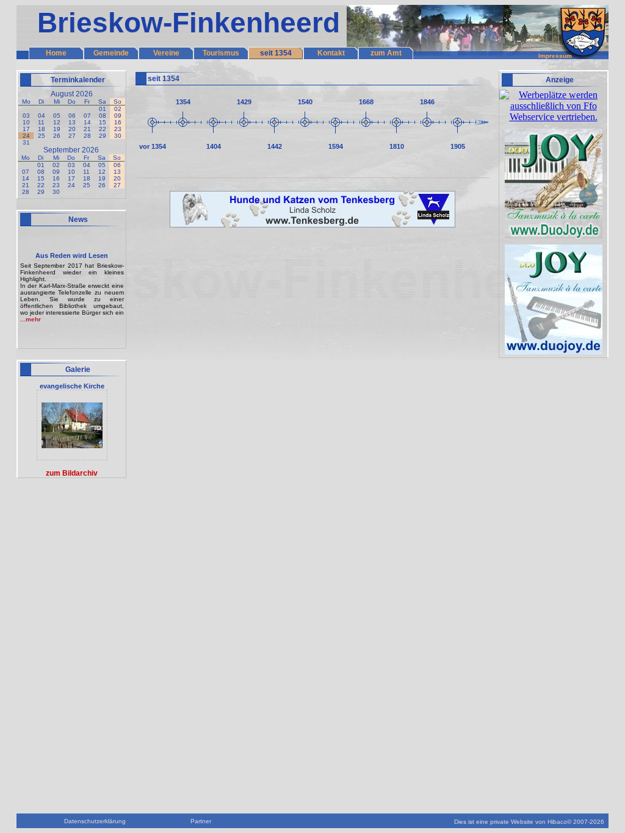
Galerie (77, 369)
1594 (335, 146)
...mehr (30, 319)
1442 (274, 146)
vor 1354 (152, 146)
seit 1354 (276, 53)
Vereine (166, 53)
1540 (305, 101)
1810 (396, 146)
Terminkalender (78, 80)
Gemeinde (111, 53)
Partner (200, 821)
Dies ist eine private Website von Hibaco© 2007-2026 (529, 821)
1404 (213, 146)
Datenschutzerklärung (95, 821)
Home (56, 53)
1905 (457, 146)
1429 (244, 101)
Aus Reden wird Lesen (71, 255)
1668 (366, 101)
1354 (183, 101)
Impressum (555, 55)
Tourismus (221, 53)
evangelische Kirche (72, 386)
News (78, 219)
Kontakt (331, 53)
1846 (427, 101)
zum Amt (386, 53)
